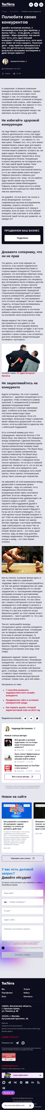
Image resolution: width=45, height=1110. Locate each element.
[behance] (33, 1082)
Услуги (27, 989)
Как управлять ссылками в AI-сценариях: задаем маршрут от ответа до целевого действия (16, 825)
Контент (37, 771)
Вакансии (5, 1023)
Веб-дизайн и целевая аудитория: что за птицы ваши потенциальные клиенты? (26, 743)
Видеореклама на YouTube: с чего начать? (27, 767)
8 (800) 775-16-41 (10, 1037)
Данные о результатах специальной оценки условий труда (21, 1028)
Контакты (28, 997)
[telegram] (17, 1043)
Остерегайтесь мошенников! (22, 1101)
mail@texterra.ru (10, 1066)
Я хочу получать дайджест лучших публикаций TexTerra (24, 948)
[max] (23, 1043)
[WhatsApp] (37, 718)
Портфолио (7, 993)
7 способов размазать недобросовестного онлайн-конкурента (20, 693)
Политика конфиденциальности (22, 1098)
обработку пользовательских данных (25, 944)
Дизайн (37, 750)
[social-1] (38, 1082)
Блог (4, 997)
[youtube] (27, 1082)
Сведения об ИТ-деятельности (12, 1026)
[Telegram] (25, 718)
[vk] (15, 1082)
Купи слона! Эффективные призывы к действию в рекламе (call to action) (27, 756)
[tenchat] (4, 1088)
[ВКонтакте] (31, 718)
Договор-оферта (7, 1031)
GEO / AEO (7, 848)
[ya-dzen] (21, 1082)
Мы (3, 989)
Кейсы (27, 993)
